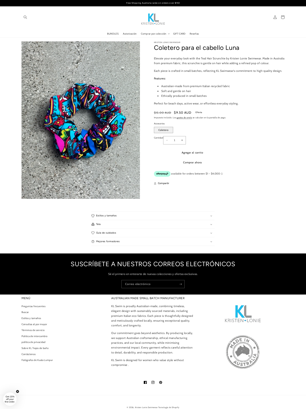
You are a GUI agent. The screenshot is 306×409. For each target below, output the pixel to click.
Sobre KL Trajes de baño (35, 348)
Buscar (25, 312)
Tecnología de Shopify (168, 407)
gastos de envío (184, 117)
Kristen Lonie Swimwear (146, 407)
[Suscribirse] (180, 284)
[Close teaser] (17, 391)
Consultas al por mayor (34, 324)
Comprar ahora (192, 162)
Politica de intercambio (34, 336)
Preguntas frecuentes (33, 306)
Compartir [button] (163, 183)
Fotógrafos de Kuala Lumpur (37, 360)
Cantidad (158, 137)
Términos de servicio (33, 330)
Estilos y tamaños (31, 318)
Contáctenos (29, 354)
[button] (25, 17)
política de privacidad (34, 342)
